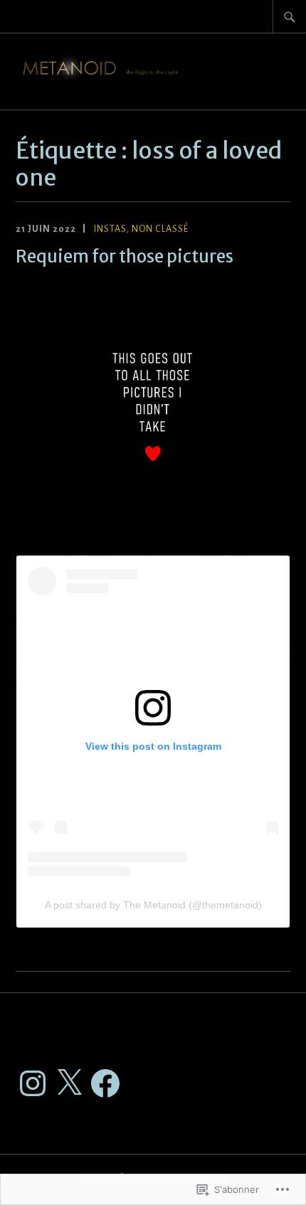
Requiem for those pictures (124, 256)
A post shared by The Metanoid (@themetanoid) (153, 905)
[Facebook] (105, 1083)
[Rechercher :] (289, 16)
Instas (110, 229)
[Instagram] (33, 1083)
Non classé (160, 229)
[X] (69, 1083)
